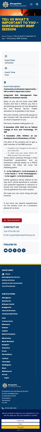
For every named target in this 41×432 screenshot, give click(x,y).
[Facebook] (10, 250)
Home (4, 36)
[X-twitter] (15, 250)
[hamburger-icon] (31, 4)
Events (10, 36)
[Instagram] (24, 250)
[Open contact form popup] (37, 4)
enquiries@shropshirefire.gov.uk (22, 235)
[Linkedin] (19, 250)
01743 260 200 (13, 231)
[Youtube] (6, 250)
